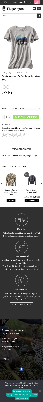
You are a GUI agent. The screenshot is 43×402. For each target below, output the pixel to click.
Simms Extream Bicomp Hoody (32, 191)
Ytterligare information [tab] (21, 149)
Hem (4, 73)
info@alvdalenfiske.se (11, 347)
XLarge (34, 156)
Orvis (22, 128)
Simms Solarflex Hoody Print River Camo (11, 192)
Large (28, 156)
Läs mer (11, 200)
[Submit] (39, 16)
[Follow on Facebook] (21, 369)
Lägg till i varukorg (26, 117)
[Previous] (1, 188)
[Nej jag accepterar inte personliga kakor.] (40, 391)
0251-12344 (7, 350)
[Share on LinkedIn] (24, 135)
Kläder (25, 73)
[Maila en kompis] (16, 135)
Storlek (4, 108)
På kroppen (29, 128)
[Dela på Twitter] (12, 135)
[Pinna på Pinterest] (20, 135)
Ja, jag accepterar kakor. (22, 391)
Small (15, 156)
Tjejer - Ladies (14, 73)
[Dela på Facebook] (8, 135)
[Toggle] (38, 359)
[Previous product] (8, 87)
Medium (21, 156)
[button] (34, 9)
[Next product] (4, 87)
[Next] (41, 188)
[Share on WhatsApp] (4, 135)
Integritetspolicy (22, 398)
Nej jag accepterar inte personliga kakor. (22, 395)
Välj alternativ (32, 200)
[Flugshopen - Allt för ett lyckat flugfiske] (13, 8)
